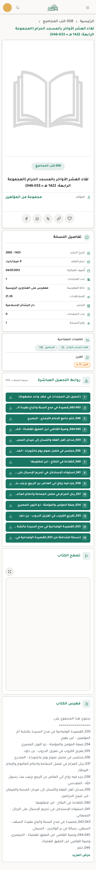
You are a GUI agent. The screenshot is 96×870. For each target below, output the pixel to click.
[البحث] (17, 7)
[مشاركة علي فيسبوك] (26, 218)
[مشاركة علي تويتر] (48, 218)
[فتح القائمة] (87, 7)
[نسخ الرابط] (58, 218)
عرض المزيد (81, 855)
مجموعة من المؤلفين (23, 197)
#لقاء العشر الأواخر (75, 347)
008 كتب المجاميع (58, 22)
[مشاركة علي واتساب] (37, 218)
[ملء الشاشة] (10, 572)
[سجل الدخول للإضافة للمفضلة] (69, 218)
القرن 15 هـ (82, 365)
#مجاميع (47, 347)
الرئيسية (87, 22)
